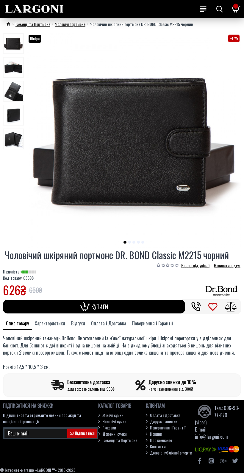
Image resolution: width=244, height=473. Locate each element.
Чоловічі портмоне (70, 24)
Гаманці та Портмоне (32, 24)
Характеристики (50, 323)
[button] (124, 242)
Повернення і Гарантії (152, 323)
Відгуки (78, 323)
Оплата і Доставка (108, 323)
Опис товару (17, 323)
